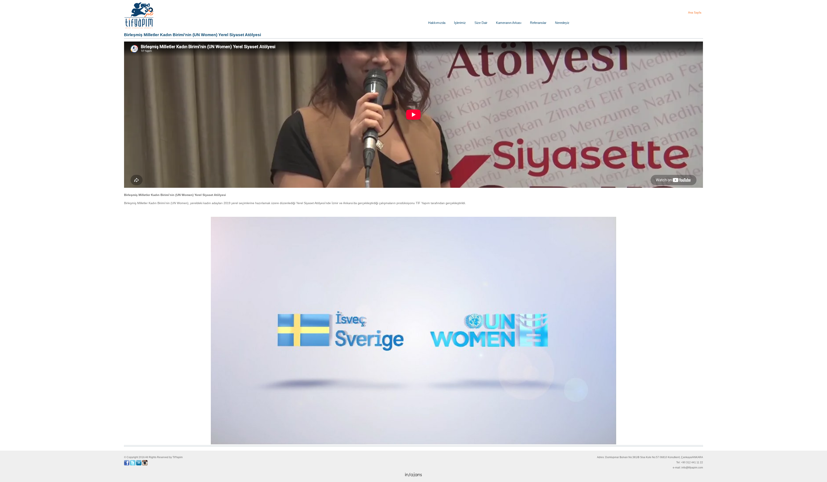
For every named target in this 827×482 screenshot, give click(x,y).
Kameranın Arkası (508, 23)
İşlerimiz (460, 23)
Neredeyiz (562, 23)
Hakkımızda (436, 23)
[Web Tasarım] (413, 475)
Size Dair (480, 23)
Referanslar (538, 23)
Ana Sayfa (694, 12)
